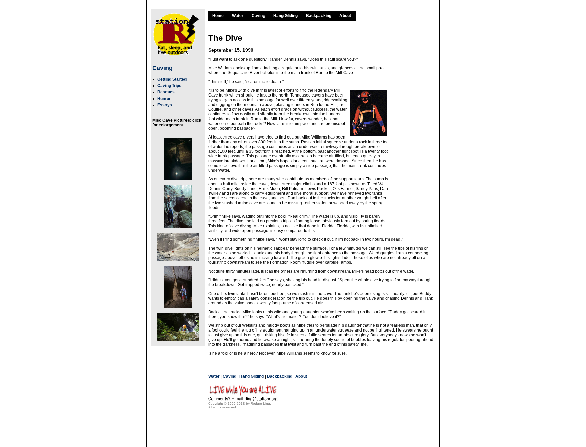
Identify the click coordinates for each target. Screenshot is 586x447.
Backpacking (318, 15)
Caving (162, 68)
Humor (164, 98)
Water (237, 15)
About (345, 15)
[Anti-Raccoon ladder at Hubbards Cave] (177, 204)
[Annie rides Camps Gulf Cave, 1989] (177, 284)
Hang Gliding (285, 15)
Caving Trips (169, 85)
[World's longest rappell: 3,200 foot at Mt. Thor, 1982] (177, 244)
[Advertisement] (413, 126)
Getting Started (172, 79)
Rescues (166, 92)
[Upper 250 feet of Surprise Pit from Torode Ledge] (177, 156)
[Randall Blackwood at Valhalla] (177, 324)
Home (218, 15)
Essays (164, 105)
